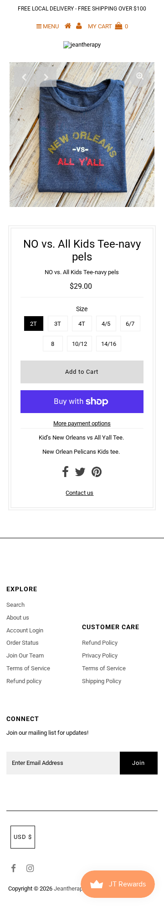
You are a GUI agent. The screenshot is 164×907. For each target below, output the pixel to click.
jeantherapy (70, 888)
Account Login (24, 630)
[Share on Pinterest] (97, 474)
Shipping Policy (101, 681)
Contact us (79, 492)
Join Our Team (25, 655)
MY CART (108, 26)
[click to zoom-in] (140, 77)
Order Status (22, 642)
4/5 (106, 323)
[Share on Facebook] (65, 474)
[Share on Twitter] (80, 474)
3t (57, 323)
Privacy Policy (100, 655)
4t (81, 323)
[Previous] (24, 77)
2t (33, 323)
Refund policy (23, 681)
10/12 (79, 343)
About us (17, 617)
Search (15, 604)
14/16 (108, 343)
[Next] (46, 77)
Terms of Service (28, 668)
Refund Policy (100, 642)
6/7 (130, 323)
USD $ (23, 836)
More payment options (82, 423)
